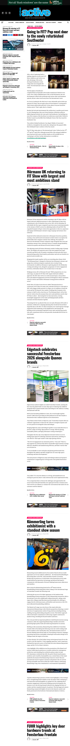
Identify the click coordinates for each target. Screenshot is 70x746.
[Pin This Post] (15, 35)
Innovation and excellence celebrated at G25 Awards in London (10, 98)
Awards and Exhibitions (7, 53)
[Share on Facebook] (5, 35)
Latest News (10, 22)
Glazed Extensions (30, 22)
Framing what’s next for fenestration (8, 92)
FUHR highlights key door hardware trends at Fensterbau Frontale (11, 68)
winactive (34, 45)
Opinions (60, 22)
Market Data (30, 26)
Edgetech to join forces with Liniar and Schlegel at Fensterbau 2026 (11, 86)
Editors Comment (38, 26)
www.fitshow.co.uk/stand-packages (36, 138)
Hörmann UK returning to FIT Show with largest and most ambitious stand (11, 30)
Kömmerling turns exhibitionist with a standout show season (11, 62)
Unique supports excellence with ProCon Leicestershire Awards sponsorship (11, 80)
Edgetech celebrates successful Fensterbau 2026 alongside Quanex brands (11, 56)
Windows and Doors (40, 22)
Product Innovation (19, 22)
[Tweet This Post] (10, 35)
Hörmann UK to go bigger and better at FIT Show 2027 (10, 73)
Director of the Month (51, 22)
